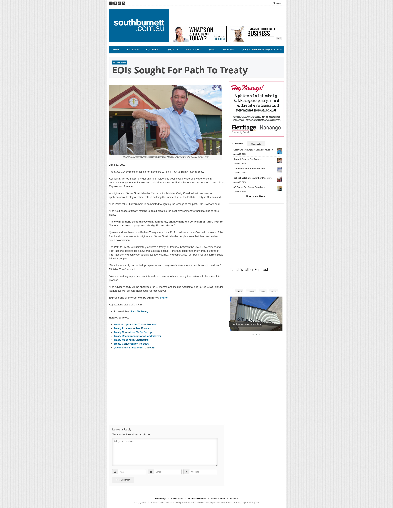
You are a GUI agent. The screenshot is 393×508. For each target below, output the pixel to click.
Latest (131, 49)
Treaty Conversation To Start (131, 343)
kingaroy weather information (282, 279)
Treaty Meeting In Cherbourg (131, 339)
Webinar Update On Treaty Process (135, 324)
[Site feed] (124, 3)
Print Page (242, 503)
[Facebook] (111, 3)
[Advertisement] (228, 16)
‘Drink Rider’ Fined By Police (246, 324)
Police (239, 291)
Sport (172, 49)
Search (278, 3)
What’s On (192, 49)
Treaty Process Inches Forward (132, 328)
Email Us (231, 503)
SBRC (212, 49)
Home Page (160, 498)
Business (152, 49)
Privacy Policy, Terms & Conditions (189, 503)
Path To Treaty (139, 311)
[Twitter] (115, 3)
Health (273, 291)
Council (251, 291)
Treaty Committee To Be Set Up (133, 332)
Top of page (254, 503)
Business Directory (197, 498)
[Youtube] (120, 3)
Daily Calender (218, 498)
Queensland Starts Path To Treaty (134, 347)
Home (116, 49)
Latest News (119, 62)
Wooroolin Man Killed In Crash (249, 168)
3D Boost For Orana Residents (249, 187)
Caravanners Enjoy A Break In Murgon (253, 149)
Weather (228, 49)
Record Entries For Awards (247, 159)
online (163, 297)
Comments (256, 144)
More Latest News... (256, 196)
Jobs (245, 49)
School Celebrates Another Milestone (252, 178)
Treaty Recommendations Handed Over (137, 336)
